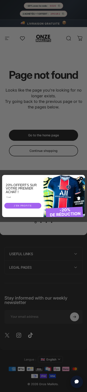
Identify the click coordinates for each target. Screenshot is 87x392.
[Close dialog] (81, 178)
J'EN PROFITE (23, 206)
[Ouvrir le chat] (76, 382)
